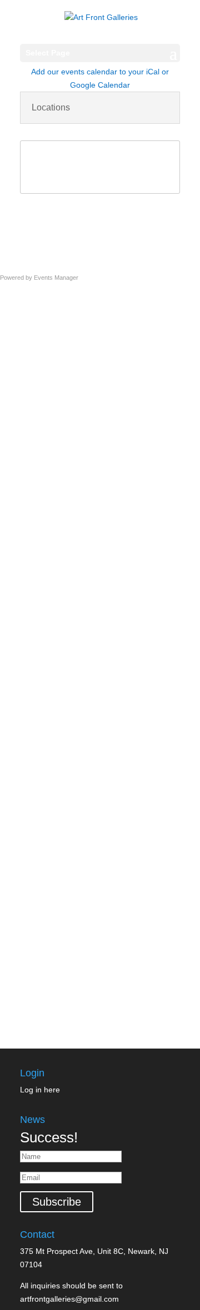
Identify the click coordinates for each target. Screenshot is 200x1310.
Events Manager (56, 277)
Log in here (40, 1089)
